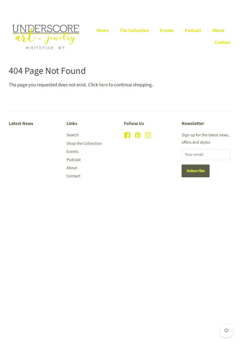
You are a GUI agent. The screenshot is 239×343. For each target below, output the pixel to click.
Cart (226, 6)
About (218, 30)
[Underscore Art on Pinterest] (137, 136)
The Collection (134, 30)
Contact (222, 42)
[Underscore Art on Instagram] (148, 136)
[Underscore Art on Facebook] (127, 136)
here (103, 84)
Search (72, 135)
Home (102, 30)
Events (167, 30)
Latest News (21, 123)
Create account (193, 6)
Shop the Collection (84, 143)
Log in (165, 6)
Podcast (193, 30)
